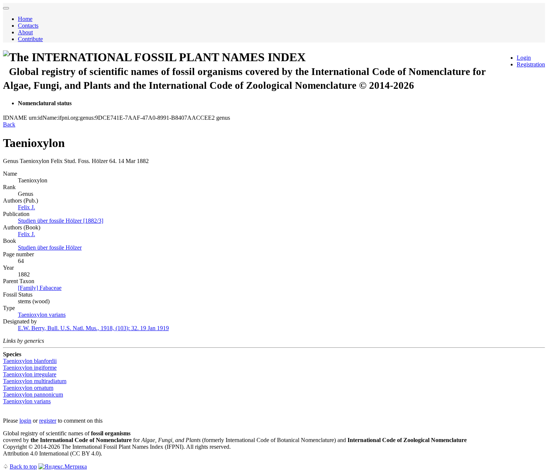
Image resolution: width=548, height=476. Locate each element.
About (25, 32)
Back (9, 124)
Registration (531, 64)
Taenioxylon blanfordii (30, 361)
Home (25, 19)
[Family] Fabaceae (40, 288)
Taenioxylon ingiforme (30, 367)
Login (524, 57)
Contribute (30, 39)
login (25, 420)
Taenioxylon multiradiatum (34, 381)
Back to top (23, 466)
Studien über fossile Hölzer (50, 247)
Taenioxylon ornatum (28, 388)
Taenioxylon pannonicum (33, 394)
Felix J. (26, 207)
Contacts (28, 25)
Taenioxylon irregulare (29, 374)
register (47, 420)
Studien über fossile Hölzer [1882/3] (60, 220)
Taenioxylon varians (42, 314)
